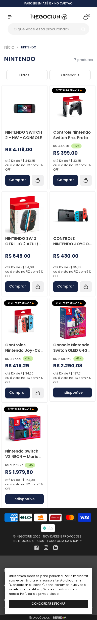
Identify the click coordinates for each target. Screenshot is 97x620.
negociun (24, 536)
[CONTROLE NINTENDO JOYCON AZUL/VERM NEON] (72, 215)
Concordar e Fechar (48, 603)
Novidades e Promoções (62, 536)
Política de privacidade (39, 594)
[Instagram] (46, 547)
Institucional (24, 541)
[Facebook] (36, 547)
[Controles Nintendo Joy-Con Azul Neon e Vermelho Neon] (24, 321)
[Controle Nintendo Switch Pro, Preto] (72, 108)
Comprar (17, 179)
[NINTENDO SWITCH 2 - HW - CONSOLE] (24, 108)
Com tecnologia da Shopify (59, 541)
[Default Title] (24, 108)
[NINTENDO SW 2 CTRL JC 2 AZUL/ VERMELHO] (24, 215)
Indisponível (72, 392)
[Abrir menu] (14, 17)
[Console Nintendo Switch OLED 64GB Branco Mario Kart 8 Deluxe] (72, 321)
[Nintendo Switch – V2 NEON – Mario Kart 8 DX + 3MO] (24, 427)
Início (9, 47)
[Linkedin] (55, 547)
